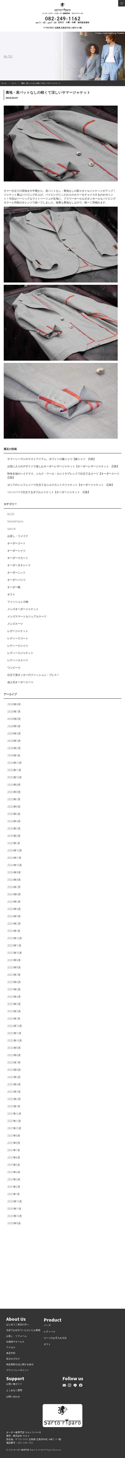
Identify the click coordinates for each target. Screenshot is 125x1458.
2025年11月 (14, 770)
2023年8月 (14, 967)
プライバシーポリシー (17, 1370)
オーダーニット (16, 572)
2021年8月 (13, 1142)
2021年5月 (13, 1164)
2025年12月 (14, 762)
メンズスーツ (15, 623)
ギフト (11, 594)
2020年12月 (14, 1201)
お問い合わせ (13, 1396)
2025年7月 (13, 799)
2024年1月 (13, 930)
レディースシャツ (17, 645)
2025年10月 (14, 777)
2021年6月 (13, 1157)
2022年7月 (14, 1062)
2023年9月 (14, 960)
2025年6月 (14, 806)
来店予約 (10, 1353)
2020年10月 (14, 1216)
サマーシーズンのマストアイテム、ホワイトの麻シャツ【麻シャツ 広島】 (51, 459)
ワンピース (13, 667)
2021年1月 (13, 1194)
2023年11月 (14, 945)
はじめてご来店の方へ (17, 1324)
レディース (49, 1331)
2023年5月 (14, 989)
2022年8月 (14, 1055)
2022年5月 (14, 1077)
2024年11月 (14, 857)
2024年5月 (14, 901)
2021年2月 (13, 1186)
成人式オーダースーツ (20, 682)
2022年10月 (14, 1040)
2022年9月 (14, 1047)
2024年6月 (14, 894)
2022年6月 (14, 1069)
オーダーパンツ (16, 579)
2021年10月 (14, 1128)
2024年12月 (14, 850)
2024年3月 (14, 916)
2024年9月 (14, 872)
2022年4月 (14, 1084)
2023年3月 (14, 1004)
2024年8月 (14, 879)
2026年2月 (14, 748)
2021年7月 (13, 1150)
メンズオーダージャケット (23, 609)
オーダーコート (16, 543)
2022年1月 (13, 1106)
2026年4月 (14, 733)
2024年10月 (14, 865)
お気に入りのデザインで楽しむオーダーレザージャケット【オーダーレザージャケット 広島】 (63, 466)
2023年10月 (14, 952)
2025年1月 (13, 843)
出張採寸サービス (15, 1341)
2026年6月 (14, 718)
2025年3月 (14, 828)
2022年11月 (14, 1033)
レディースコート (17, 638)
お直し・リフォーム (16, 1336)
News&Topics (15, 521)
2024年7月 (14, 887)
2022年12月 (14, 1026)
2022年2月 (14, 1099)
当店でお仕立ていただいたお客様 (23, 1330)
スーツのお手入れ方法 (55, 1337)
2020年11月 (14, 1208)
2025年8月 (14, 792)
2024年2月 (14, 923)
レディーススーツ (17, 660)
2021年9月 (13, 1135)
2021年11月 (14, 1121)
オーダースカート (17, 557)
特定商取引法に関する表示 (20, 1364)
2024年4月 (14, 909)
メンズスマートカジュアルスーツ (26, 616)
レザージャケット (17, 631)
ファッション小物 (17, 601)
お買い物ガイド (14, 1383)
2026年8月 (14, 704)
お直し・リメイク (17, 536)
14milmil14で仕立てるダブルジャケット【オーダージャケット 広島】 (48, 492)
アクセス (10, 1347)
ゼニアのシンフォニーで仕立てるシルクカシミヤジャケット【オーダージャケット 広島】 (60, 484)
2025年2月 (14, 835)
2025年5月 (13, 814)
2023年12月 (14, 938)
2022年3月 (14, 1091)
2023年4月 (14, 996)
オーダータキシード (19, 565)
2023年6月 (14, 982)
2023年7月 (14, 974)
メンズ (47, 1325)
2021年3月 (13, 1179)
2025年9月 (14, 784)
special (11, 528)
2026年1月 (13, 755)
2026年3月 (14, 740)
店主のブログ (13, 1358)
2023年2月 (14, 1011)
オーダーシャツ (16, 550)
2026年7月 (14, 711)
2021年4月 (13, 1172)
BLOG (10, 514)
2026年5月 (14, 726)
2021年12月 (14, 1113)
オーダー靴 (13, 587)
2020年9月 (14, 1223)
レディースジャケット (20, 653)
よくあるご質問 (14, 1390)
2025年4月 (14, 821)
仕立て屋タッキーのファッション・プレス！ (33, 674)
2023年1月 (13, 1018)
